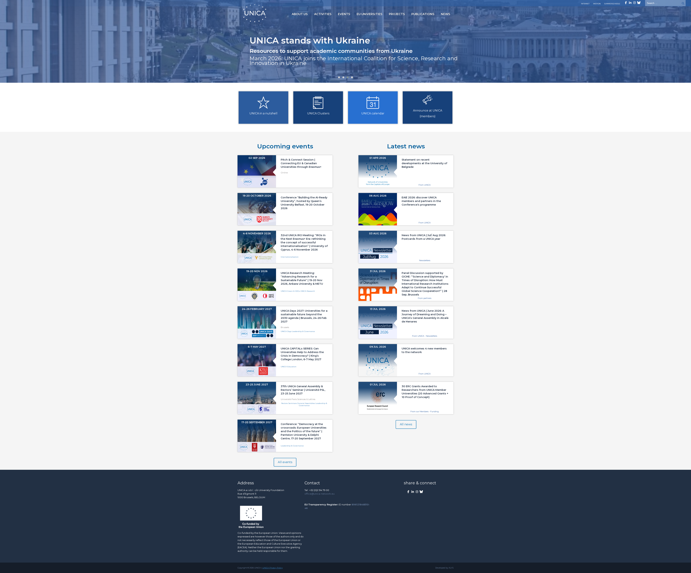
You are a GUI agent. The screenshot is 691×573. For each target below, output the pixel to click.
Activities (322, 14)
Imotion (597, 4)
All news (406, 424)
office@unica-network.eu (319, 493)
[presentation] (9, 43)
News (445, 14)
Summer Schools (612, 4)
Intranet (585, 4)
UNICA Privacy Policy (272, 568)
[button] (339, 77)
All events (285, 462)
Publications (422, 14)
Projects (397, 14)
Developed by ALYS (444, 568)
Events (344, 14)
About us (300, 14)
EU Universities (369, 14)
